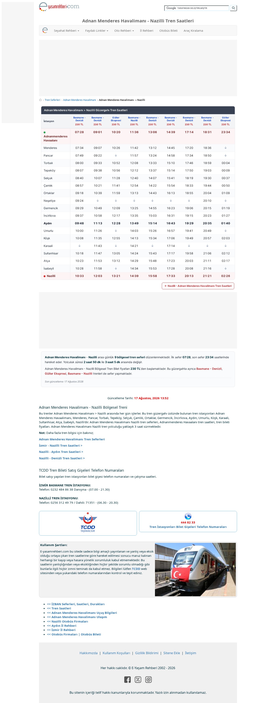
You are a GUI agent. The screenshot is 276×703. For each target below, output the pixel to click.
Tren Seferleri (52, 100)
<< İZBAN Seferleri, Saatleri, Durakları (76, 604)
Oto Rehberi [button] (123, 30)
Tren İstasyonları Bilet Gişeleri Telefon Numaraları (188, 527)
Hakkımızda (89, 653)
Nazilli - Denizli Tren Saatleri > (62, 458)
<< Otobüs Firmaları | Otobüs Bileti (74, 634)
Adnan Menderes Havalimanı (79, 100)
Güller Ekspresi (116, 119)
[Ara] (233, 8)
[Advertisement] (138, 68)
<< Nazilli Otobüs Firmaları (67, 621)
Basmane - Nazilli (134, 119)
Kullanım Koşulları (116, 653)
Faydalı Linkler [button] (95, 30)
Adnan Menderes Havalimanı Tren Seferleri (72, 439)
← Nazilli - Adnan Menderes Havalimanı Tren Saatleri (198, 285)
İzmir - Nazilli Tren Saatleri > (60, 445)
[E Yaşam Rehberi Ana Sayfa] (59, 6)
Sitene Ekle (171, 653)
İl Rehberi (146, 30)
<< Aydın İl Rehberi (61, 626)
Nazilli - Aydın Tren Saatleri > (61, 452)
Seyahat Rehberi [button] (65, 30)
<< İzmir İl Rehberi (61, 630)
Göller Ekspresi (226, 119)
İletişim (190, 653)
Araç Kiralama (193, 30)
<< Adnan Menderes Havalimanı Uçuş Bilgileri (82, 613)
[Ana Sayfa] (40, 100)
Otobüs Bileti (168, 30)
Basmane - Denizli (79, 119)
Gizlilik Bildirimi (146, 653)
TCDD (136, 569)
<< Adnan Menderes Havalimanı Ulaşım (77, 617)
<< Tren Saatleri (59, 608)
